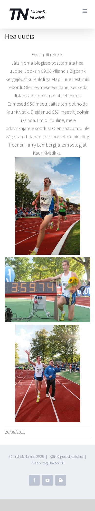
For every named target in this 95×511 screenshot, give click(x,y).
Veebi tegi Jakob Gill (48, 463)
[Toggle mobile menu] (85, 11)
